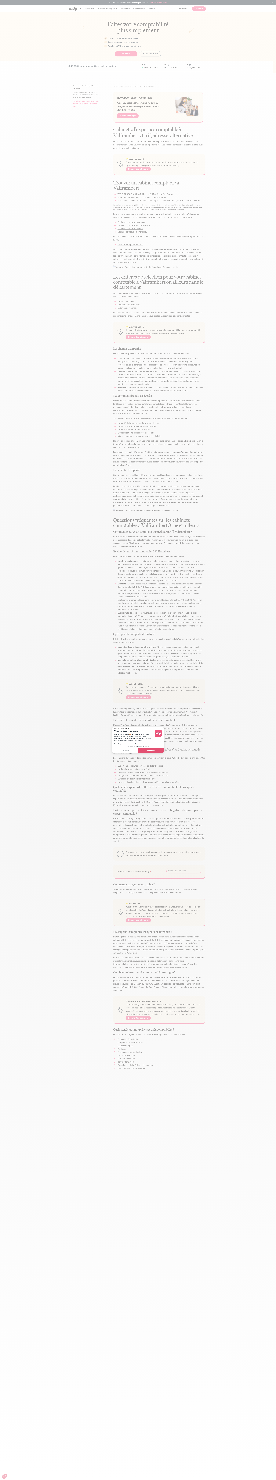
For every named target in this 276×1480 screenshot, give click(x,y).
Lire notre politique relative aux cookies (126, 744)
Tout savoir (125, 750)
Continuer (151, 750)
